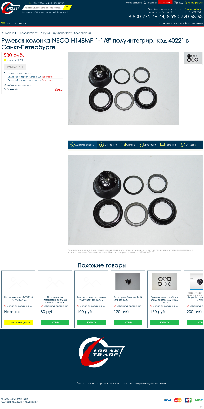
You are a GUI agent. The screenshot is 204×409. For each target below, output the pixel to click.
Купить (55, 322)
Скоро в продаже (18, 322)
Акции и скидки (144, 383)
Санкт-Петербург (55, 3)
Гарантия (164, 23)
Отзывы (59, 89)
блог (187, 23)
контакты (197, 23)
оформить (165, 2)
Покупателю (117, 383)
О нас (130, 383)
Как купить (177, 23)
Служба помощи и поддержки (19, 401)
